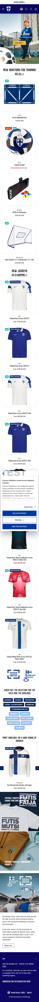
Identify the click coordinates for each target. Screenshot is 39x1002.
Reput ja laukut (27, 718)
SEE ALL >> (19, 73)
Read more (8, 945)
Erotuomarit (19, 728)
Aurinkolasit (30, 705)
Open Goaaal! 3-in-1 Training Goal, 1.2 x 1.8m (19, 259)
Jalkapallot (25, 714)
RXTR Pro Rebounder (19, 212)
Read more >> (32, 2)
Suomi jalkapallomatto (19, 117)
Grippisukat (8, 700)
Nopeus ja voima (13, 723)
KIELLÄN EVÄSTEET (19, 526)
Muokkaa (18, 520)
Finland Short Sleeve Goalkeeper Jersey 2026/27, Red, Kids (19, 608)
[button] (3, 9)
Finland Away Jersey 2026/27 (19, 365)
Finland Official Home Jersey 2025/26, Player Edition (19, 657)
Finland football (19, 164)
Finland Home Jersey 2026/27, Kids (19, 413)
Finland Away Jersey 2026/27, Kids (19, 460)
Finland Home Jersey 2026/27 (19, 318)
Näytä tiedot (28, 507)
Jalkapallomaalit (12, 718)
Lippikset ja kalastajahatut (14, 705)
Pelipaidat (18, 700)
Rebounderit (14, 714)
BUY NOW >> (19, 43)
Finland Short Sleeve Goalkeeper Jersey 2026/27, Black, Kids (19, 558)
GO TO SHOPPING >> (19, 274)
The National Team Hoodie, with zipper (19, 785)
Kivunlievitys (26, 723)
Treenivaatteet (29, 700)
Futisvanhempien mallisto (19, 709)
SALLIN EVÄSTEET (19, 513)
